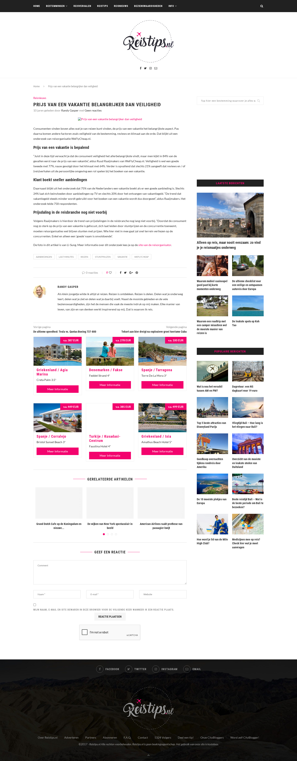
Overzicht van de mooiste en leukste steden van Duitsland (246, 463)
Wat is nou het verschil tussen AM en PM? (209, 388)
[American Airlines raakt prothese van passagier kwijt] (161, 503)
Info (171, 6)
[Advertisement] (230, 142)
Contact (143, 737)
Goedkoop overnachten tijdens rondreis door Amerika (210, 463)
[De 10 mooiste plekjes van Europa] (212, 484)
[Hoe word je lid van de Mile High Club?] (212, 524)
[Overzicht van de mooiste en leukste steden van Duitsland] (248, 443)
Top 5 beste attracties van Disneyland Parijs (211, 425)
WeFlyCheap (141, 256)
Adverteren (71, 737)
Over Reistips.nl (48, 737)
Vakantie (122, 256)
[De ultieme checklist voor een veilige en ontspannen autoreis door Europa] (248, 265)
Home (36, 6)
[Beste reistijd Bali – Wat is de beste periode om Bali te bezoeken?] (248, 484)
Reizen (84, 256)
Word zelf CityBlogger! (244, 737)
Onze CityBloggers (212, 737)
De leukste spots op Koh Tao (245, 323)
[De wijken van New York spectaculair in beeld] (110, 503)
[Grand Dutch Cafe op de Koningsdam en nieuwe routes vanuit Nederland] (58, 503)
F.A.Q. (127, 737)
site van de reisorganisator (154, 245)
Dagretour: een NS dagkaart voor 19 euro (244, 388)
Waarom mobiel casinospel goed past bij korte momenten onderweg (212, 285)
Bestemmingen (55, 6)
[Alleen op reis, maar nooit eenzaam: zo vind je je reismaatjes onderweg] (230, 215)
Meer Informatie (57, 389)
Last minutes (66, 256)
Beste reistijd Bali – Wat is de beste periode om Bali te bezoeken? (247, 503)
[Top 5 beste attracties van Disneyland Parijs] (212, 407)
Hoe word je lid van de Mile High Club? (212, 541)
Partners (90, 737)
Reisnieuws (121, 6)
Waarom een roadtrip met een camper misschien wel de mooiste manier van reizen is (212, 327)
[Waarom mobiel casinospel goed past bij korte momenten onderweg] (212, 265)
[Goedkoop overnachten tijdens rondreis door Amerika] (212, 443)
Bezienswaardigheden (148, 6)
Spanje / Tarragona (156, 370)
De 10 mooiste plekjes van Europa (211, 501)
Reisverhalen (82, 6)
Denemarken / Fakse (106, 370)
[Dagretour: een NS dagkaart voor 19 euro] (248, 371)
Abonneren (110, 737)
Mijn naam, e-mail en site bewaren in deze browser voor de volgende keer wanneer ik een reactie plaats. (103, 609)
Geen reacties (93, 110)
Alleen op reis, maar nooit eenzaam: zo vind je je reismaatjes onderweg (229, 245)
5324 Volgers (163, 737)
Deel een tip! (186, 737)
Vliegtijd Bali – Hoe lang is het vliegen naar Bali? (247, 425)
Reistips (102, 6)
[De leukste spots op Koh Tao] (248, 305)
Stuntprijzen (103, 256)
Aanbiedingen (44, 256)
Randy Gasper (70, 110)
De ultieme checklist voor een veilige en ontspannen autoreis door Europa (247, 285)
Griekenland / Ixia (156, 436)
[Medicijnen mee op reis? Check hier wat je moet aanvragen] (248, 524)
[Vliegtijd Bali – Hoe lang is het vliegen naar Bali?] (248, 407)
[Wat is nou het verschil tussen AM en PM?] (212, 371)
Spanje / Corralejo (51, 436)
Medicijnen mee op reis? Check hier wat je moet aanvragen (246, 543)
